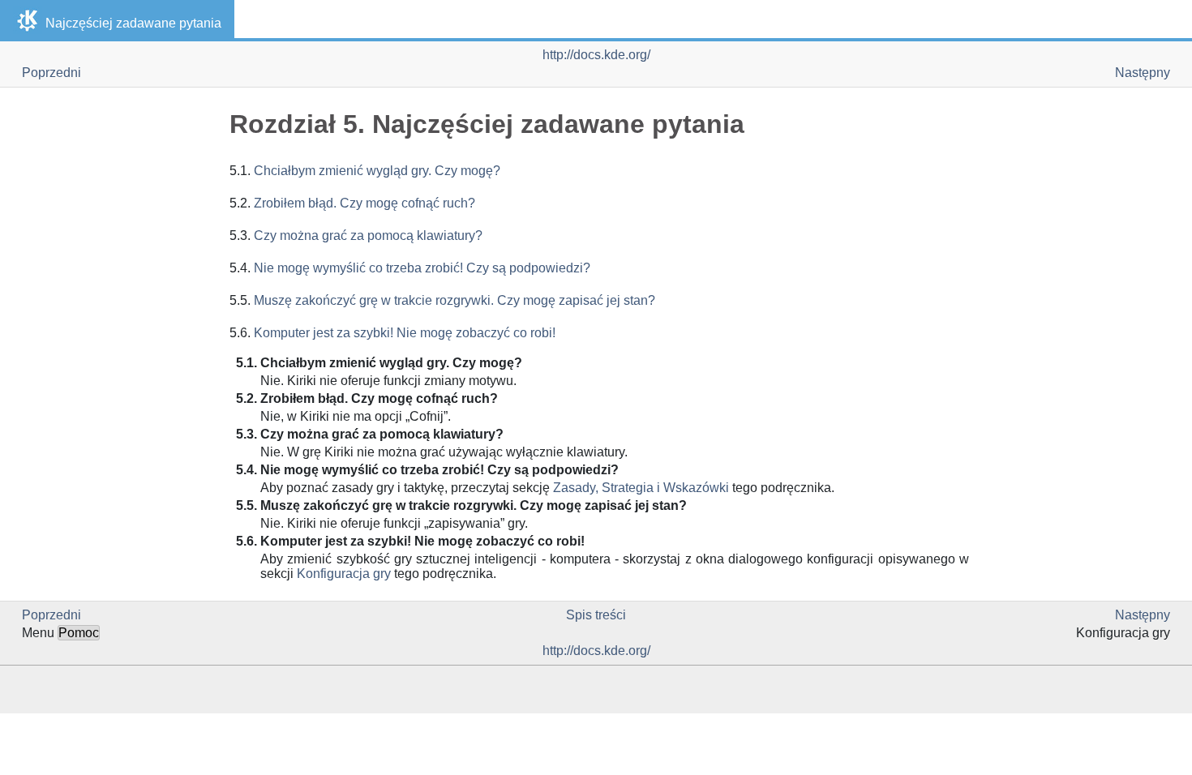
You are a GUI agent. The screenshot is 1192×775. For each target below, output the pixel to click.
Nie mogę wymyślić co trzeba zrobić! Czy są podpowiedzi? (422, 268)
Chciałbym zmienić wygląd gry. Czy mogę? (377, 171)
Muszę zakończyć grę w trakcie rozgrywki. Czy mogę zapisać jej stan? (454, 300)
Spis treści (596, 615)
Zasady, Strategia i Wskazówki (641, 488)
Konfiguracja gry (344, 573)
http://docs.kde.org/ (596, 55)
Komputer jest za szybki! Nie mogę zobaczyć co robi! (404, 333)
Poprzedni (51, 72)
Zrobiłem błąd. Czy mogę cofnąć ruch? (364, 203)
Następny (1142, 72)
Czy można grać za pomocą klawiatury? (368, 235)
